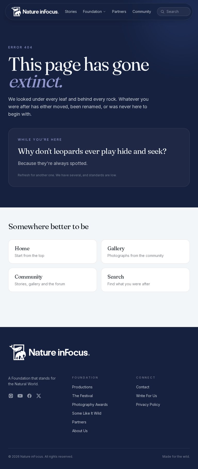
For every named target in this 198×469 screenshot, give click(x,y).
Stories (71, 11)
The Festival (82, 395)
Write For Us (146, 395)
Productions (82, 387)
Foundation (92, 11)
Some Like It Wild (86, 413)
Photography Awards (90, 404)
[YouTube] (20, 395)
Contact (142, 387)
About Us (80, 431)
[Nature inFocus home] (35, 11)
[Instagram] (10, 395)
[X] (38, 395)
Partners (119, 11)
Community (142, 11)
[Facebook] (29, 395)
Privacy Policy (148, 404)
